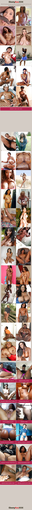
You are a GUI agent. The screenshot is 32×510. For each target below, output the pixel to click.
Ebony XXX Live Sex (16, 109)
